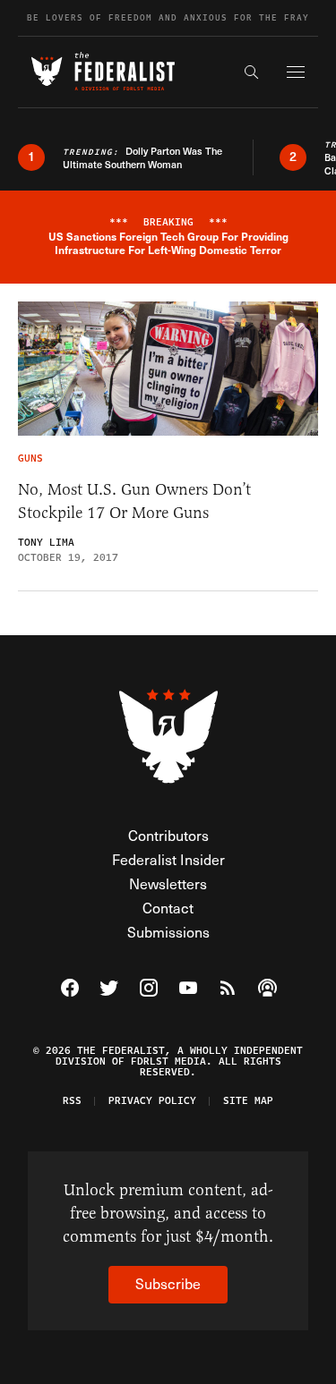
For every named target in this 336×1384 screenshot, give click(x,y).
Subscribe (168, 1283)
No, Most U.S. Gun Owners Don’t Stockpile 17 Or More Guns (134, 501)
